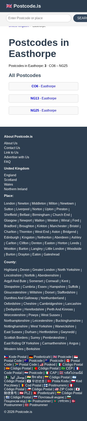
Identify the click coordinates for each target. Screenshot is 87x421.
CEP (69, 368)
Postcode (64, 357)
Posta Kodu (60, 381)
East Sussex (13, 332)
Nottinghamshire (16, 326)
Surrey (35, 337)
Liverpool (23, 209)
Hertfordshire (48, 332)
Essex (42, 286)
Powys (33, 315)
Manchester (58, 226)
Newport (26, 220)
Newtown (67, 203)
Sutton (8, 209)
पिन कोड (37, 377)
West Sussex (50, 315)
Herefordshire (34, 309)
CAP (53, 373)
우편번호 (38, 381)
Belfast (25, 214)
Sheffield (10, 214)
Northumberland (52, 298)
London (9, 203)
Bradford (10, 226)
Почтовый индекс (51, 397)
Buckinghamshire (68, 320)
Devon (25, 269)
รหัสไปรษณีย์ (73, 373)
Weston (52, 220)
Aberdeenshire (48, 275)
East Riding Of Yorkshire (21, 343)
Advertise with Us (16, 157)
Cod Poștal (33, 385)
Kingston (28, 237)
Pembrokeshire (54, 337)
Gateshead (51, 254)
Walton (40, 220)
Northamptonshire (17, 320)
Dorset (49, 292)
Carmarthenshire (54, 343)
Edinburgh (11, 237)
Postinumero (58, 385)
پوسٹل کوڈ (17, 377)
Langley (37, 248)
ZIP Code (66, 389)
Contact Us (12, 148)
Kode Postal (18, 357)
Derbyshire (14, 309)
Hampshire (57, 286)
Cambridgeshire (51, 303)
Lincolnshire (13, 275)
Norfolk (29, 275)
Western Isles (13, 349)
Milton (53, 203)
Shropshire (12, 286)
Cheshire (30, 303)
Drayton (24, 254)
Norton (37, 209)
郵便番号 (10, 393)
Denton (36, 243)
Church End (61, 214)
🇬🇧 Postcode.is (23, 6)
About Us (10, 143)
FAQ (7, 162)
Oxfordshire (12, 303)
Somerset (36, 281)
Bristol (74, 226)
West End (42, 231)
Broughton (26, 226)
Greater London (43, 269)
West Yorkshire (41, 326)
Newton (23, 203)
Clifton (24, 243)
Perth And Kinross (60, 309)
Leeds (74, 243)
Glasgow (10, 220)
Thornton (25, 231)
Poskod (49, 364)
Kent (65, 281)
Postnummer (42, 401)
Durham (30, 332)
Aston (56, 231)
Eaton (36, 254)
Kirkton (42, 226)
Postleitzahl (42, 357)
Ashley (76, 237)
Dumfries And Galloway (21, 298)
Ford (75, 220)
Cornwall (52, 281)
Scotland (10, 179)
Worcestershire (15, 315)
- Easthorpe (44, 86)
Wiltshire (36, 292)
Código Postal (73, 364)
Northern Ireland (15, 189)
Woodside (74, 248)
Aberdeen (61, 237)
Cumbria (29, 286)
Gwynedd (67, 332)
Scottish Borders (16, 337)
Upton (49, 209)
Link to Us (11, 152)
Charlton (10, 231)
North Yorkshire (69, 269)
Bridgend (69, 231)
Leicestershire (43, 320)
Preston (62, 209)
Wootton (10, 248)
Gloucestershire (15, 292)
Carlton (11, 243)
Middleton (39, 203)
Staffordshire (66, 292)
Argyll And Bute (15, 281)
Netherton (44, 237)
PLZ (27, 393)
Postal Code (13, 360)
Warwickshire (64, 326)
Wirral (65, 220)
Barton (23, 248)
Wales (8, 184)
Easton (50, 243)
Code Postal (13, 373)
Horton (62, 243)
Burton (10, 254)
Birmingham (41, 214)
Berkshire (33, 349)
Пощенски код (14, 401)
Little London (55, 248)
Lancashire (73, 303)
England (10, 175)
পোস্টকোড (63, 401)
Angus (73, 343)
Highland (10, 269)
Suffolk (73, 286)
